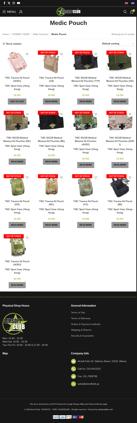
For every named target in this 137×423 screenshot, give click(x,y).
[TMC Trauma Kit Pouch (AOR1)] (17, 62)
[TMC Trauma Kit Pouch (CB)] (51, 62)
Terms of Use (78, 312)
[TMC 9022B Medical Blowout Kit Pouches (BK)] (51, 122)
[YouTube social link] (18, 3)
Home (6, 34)
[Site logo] (68, 11)
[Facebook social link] (5, 3)
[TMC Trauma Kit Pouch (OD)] (17, 185)
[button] (17, 102)
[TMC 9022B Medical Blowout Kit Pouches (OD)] (119, 62)
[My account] (21, 11)
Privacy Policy (79, 404)
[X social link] (9, 3)
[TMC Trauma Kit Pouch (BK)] (119, 185)
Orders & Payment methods (85, 324)
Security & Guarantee (82, 335)
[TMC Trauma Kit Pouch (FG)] (85, 185)
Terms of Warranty (80, 318)
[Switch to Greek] (132, 3)
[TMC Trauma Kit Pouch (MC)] (51, 185)
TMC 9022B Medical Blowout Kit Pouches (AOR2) (85, 141)
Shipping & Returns (81, 330)
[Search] (125, 11)
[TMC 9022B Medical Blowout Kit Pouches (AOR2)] (85, 122)
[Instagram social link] (13, 3)
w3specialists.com (105, 409)
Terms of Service (95, 404)
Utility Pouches (40, 34)
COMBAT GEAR (20, 34)
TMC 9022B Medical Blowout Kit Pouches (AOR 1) (120, 141)
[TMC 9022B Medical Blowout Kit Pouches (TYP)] (85, 62)
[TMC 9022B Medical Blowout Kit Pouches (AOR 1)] (119, 122)
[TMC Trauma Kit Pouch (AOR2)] (17, 245)
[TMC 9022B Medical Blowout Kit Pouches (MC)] (17, 122)
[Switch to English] (126, 3)
